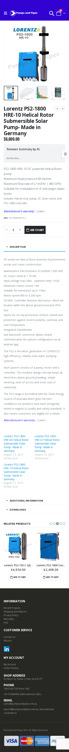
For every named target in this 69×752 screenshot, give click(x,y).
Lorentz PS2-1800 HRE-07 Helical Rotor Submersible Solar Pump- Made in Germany (47, 443)
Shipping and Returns (15, 611)
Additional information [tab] (26, 500)
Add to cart (37, 230)
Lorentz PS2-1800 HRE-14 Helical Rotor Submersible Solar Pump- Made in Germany (16, 472)
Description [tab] (18, 246)
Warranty (9, 618)
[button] (50, 523)
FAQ (6, 622)
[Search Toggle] (51, 13)
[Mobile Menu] (6, 13)
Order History (11, 667)
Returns (8, 640)
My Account (10, 664)
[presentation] (8, 54)
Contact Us (9, 636)
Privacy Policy (11, 615)
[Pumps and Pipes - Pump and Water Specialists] (24, 13)
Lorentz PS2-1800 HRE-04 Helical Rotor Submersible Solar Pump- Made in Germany (16, 443)
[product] (18, 546)
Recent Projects (12, 607)
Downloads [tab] (18, 509)
